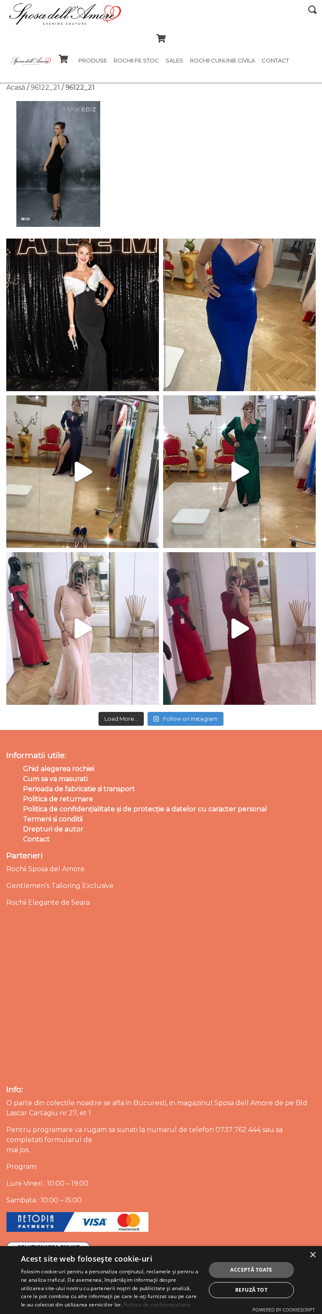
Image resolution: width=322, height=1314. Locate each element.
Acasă (15, 87)
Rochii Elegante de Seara (48, 902)
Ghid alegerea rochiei (58, 769)
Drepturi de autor (53, 829)
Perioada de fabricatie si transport (79, 789)
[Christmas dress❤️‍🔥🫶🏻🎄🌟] (239, 628)
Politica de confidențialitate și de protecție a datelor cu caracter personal (145, 809)
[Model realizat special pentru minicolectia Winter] (82, 471)
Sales (174, 60)
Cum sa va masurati (55, 779)
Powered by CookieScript (283, 1309)
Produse (92, 60)
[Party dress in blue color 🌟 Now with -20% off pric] (239, 315)
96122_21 (45, 87)
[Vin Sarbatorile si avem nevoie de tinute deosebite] (239, 471)
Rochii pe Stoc (136, 60)
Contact (275, 60)
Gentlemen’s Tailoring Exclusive (60, 886)
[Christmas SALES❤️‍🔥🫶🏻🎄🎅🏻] (82, 628)
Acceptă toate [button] (251, 1269)
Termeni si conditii (53, 819)
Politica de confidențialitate (157, 1304)
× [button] (312, 1255)
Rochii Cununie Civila (222, 60)
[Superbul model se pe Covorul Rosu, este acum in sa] (82, 315)
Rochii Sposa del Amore (45, 869)
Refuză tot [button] (251, 1289)
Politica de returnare (58, 799)
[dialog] (161, 1280)
